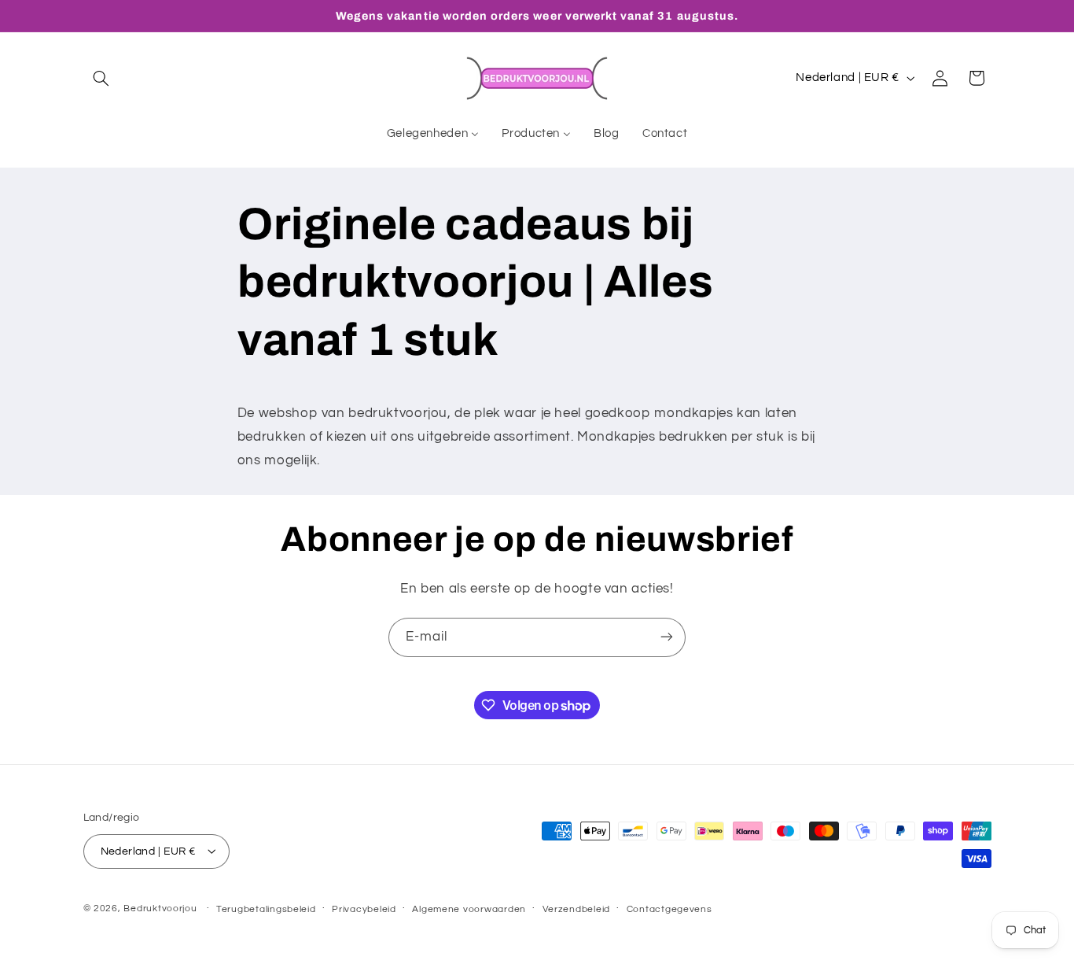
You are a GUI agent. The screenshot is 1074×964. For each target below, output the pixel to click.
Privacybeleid (364, 908)
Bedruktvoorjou (160, 907)
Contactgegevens (669, 908)
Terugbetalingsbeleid (266, 908)
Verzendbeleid (577, 908)
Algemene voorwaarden (469, 908)
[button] (101, 78)
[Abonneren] (667, 637)
